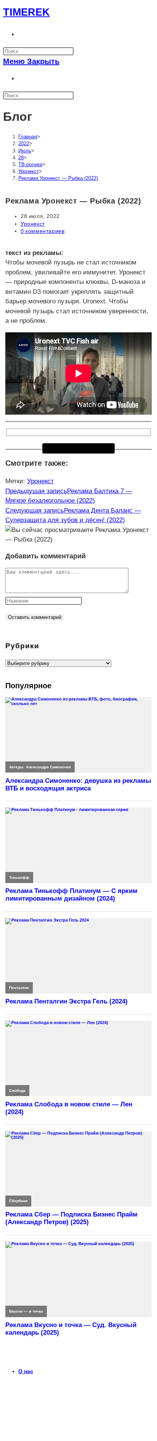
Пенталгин (19, 988)
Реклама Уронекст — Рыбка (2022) (58, 178)
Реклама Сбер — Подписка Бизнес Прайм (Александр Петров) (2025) (71, 1218)
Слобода (17, 1090)
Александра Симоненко (48, 767)
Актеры (16, 767)
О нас (25, 1371)
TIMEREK (26, 12)
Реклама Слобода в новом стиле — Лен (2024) (68, 1108)
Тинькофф (19, 877)
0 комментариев (42, 231)
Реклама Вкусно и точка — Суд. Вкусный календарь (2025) (70, 1328)
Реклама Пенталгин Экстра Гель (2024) (66, 1001)
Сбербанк (18, 1201)
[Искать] (78, 97)
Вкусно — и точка (26, 1311)
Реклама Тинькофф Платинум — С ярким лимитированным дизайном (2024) (71, 894)
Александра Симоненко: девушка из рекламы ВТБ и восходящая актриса (78, 784)
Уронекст (33, 224)
